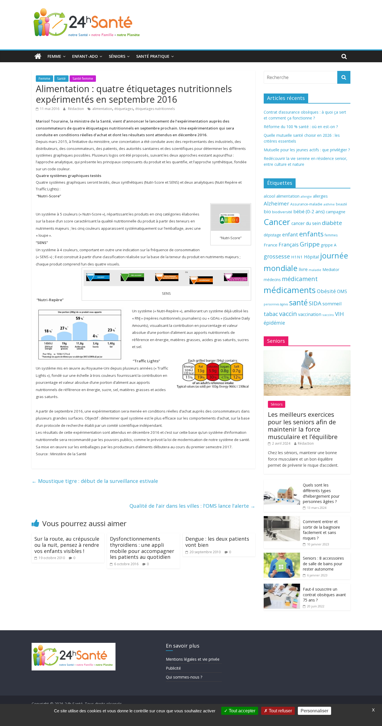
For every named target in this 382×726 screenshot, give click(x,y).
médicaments (290, 290)
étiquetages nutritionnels (155, 108)
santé (298, 303)
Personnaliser (314, 710)
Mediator (330, 269)
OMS (342, 291)
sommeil (331, 303)
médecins (272, 279)
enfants (311, 233)
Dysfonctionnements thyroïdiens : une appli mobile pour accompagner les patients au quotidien (142, 547)
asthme (329, 204)
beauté (341, 204)
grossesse (277, 256)
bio (267, 211)
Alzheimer (276, 203)
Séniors (117, 56)
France (270, 245)
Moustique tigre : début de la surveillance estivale (95, 481)
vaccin (288, 313)
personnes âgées (276, 304)
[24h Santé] (38, 56)
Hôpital (311, 257)
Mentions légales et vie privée (193, 659)
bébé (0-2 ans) (309, 211)
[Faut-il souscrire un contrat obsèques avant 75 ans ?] (282, 586)
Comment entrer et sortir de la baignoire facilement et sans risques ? (321, 530)
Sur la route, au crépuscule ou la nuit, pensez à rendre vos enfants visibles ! (66, 544)
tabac (271, 314)
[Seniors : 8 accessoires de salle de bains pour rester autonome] (282, 555)
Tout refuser (280, 710)
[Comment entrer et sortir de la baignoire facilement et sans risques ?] (282, 519)
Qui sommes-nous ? (184, 677)
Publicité (173, 668)
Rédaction (76, 108)
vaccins (328, 315)
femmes (331, 235)
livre (303, 269)
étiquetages (123, 108)
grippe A (328, 245)
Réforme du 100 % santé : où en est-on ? (301, 126)
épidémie (274, 322)
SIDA (315, 303)
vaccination (309, 314)
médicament (300, 279)
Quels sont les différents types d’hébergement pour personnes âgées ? (321, 493)
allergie (306, 196)
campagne (335, 211)
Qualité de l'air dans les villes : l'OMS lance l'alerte (192, 505)
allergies (320, 196)
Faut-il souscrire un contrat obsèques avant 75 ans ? (324, 594)
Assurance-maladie (306, 204)
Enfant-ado (85, 56)
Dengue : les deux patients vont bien (217, 541)
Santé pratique (152, 56)
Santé (61, 78)
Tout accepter (241, 710)
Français (289, 244)
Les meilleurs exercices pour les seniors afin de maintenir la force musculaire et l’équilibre (303, 425)
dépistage (272, 235)
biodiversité (282, 211)
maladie (315, 270)
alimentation (102, 108)
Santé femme (82, 78)
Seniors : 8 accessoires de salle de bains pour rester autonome (323, 563)
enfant (290, 234)
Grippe (310, 244)
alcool (269, 196)
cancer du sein (306, 223)
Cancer (277, 221)
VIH (339, 314)
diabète (332, 223)
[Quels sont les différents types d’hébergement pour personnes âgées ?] (282, 482)
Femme (54, 56)
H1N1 (297, 257)
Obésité (326, 291)
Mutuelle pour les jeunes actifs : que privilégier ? (307, 149)
